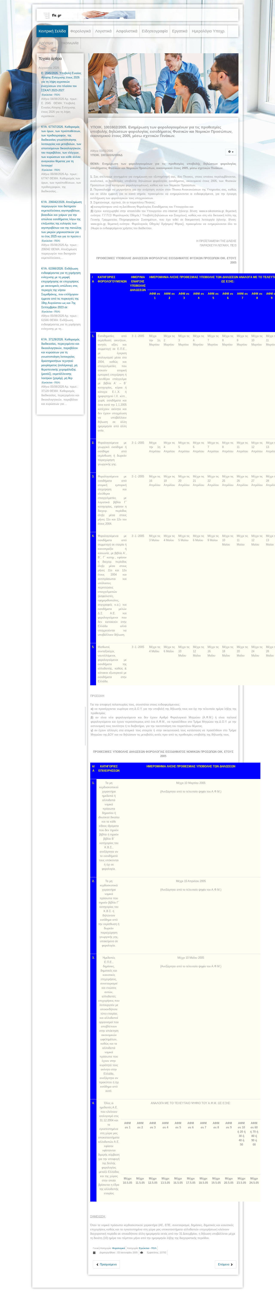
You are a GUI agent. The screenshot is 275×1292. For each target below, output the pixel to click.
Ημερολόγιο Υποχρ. (208, 31)
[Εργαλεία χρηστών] (230, 152)
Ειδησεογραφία (155, 31)
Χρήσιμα (46, 43)
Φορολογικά (80, 31)
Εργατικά (179, 31)
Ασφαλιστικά (126, 31)
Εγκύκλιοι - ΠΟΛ (51, 94)
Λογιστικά (103, 31)
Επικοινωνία (68, 43)
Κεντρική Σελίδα (52, 31)
